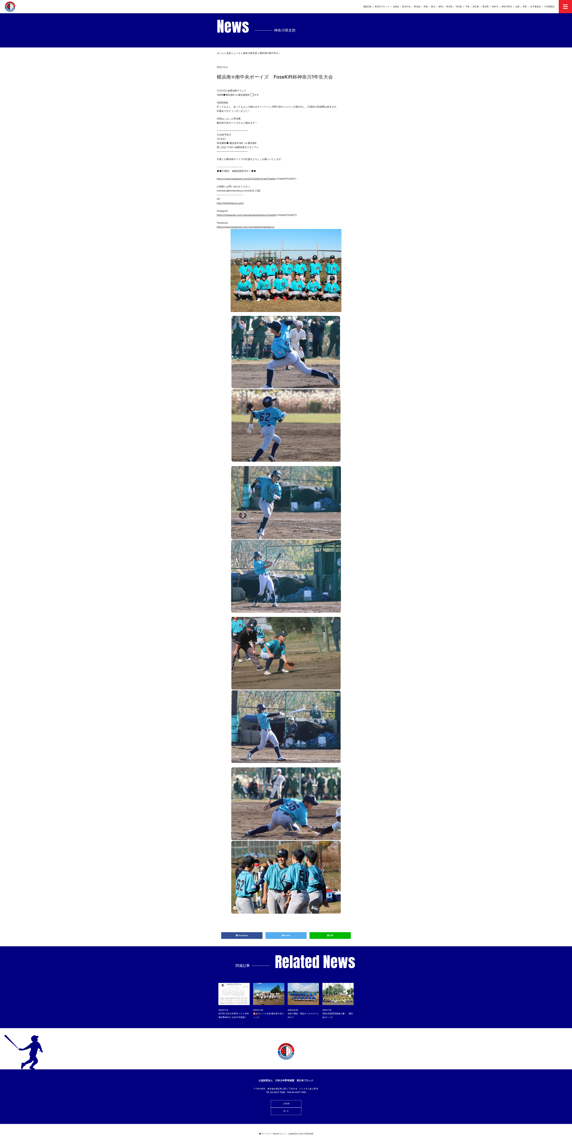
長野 (525, 6)
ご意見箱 (286, 1103)
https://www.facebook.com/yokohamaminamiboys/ (246, 226)
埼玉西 (449, 6)
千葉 (467, 6)
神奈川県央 (507, 6)
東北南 (417, 6)
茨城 (425, 6)
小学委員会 (549, 6)
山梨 (517, 6)
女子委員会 (535, 6)
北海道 (396, 6)
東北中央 (406, 6)
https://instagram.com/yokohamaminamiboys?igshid (246, 215)
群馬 (441, 6)
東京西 (485, 6)
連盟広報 (367, 6)
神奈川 (495, 6)
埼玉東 (459, 6)
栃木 (433, 6)
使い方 (286, 1111)
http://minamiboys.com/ (230, 203)
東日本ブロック (382, 6)
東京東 (476, 6)
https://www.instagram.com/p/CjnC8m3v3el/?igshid (246, 178)
